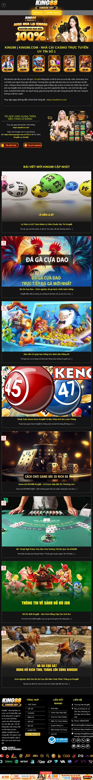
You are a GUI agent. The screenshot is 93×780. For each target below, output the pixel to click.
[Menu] (4, 5)
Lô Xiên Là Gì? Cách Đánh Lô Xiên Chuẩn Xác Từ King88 (46, 224)
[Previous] (5, 28)
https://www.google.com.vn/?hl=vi (17, 134)
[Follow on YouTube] (78, 746)
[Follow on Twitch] (88, 746)
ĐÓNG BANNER (46, 772)
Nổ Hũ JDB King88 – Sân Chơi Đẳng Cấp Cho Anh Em (46, 614)
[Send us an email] (78, 740)
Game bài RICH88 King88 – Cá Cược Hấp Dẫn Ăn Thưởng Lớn (46, 484)
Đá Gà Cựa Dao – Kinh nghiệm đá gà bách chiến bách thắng (46, 289)
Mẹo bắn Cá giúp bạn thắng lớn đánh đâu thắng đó (46, 354)
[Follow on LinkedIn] (74, 746)
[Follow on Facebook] (74, 740)
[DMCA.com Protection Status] (32, 734)
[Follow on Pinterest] (88, 740)
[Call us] (83, 740)
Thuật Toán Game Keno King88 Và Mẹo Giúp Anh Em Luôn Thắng (46, 419)
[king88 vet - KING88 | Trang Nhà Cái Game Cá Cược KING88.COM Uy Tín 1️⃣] (46, 5)
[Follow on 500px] (83, 746)
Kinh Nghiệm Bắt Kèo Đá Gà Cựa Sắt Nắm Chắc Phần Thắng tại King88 (46, 679)
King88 (37, 79)
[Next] (88, 28)
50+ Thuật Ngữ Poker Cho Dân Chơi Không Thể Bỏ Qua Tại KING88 (46, 549)
